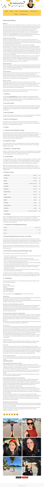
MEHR (16, 14)
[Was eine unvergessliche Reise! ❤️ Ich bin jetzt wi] (12, 466)
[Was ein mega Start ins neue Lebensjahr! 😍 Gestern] (12, 447)
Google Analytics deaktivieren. (8, 360)
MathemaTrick (23, 485)
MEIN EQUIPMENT (24, 11)
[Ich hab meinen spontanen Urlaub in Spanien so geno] (31, 427)
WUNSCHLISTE (33, 11)
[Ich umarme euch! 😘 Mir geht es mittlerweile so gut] (31, 447)
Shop (16, 11)
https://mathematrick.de (13, 96)
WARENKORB (23, 14)
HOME (6, 11)
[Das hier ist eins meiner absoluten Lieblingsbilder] (12, 427)
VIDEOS (11, 11)
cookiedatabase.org (18, 293)
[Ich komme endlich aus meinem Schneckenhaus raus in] (31, 466)
